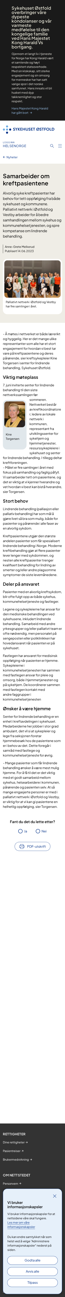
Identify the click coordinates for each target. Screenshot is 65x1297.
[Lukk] (55, 1196)
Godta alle (32, 1260)
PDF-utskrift (36, 846)
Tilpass (32, 1282)
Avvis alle (32, 1271)
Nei (44, 831)
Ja (25, 831)
